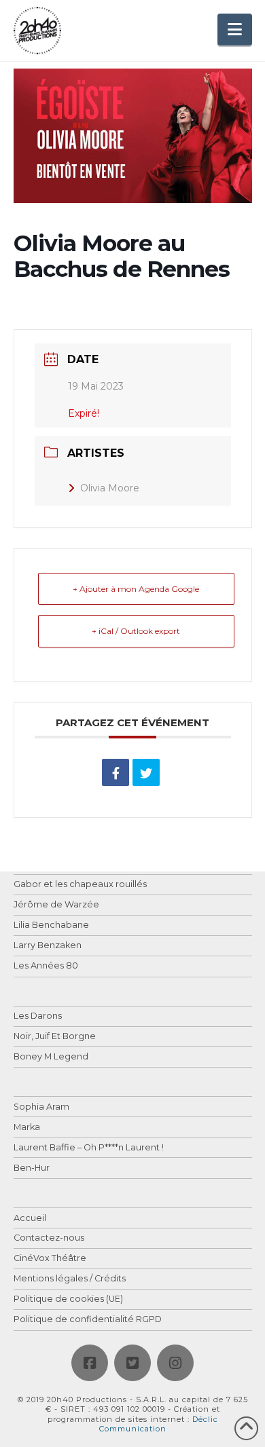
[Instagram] (175, 1363)
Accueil (30, 1218)
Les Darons (38, 1016)
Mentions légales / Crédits (70, 1279)
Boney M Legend (51, 1057)
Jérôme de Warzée (56, 905)
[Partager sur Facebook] (115, 772)
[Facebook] (89, 1363)
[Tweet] (146, 772)
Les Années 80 (46, 966)
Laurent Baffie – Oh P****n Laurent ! (89, 1148)
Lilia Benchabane (51, 925)
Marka (27, 1127)
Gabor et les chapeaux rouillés (80, 884)
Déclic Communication (158, 1423)
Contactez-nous (49, 1238)
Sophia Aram (41, 1107)
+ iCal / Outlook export (136, 631)
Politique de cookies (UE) (68, 1299)
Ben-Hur (32, 1168)
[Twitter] (132, 1363)
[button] (234, 29)
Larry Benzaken (48, 945)
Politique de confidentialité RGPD (88, 1319)
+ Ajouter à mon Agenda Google (136, 589)
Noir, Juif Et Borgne (55, 1036)
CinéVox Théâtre (50, 1258)
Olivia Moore (109, 488)
